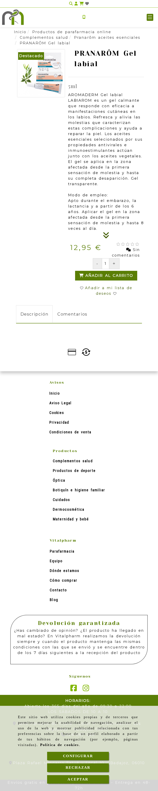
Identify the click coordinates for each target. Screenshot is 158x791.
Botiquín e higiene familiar (79, 490)
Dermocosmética (68, 509)
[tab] (34, 314)
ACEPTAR (77, 779)
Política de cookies (59, 745)
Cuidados (61, 499)
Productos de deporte (74, 470)
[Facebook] (73, 689)
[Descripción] (106, 236)
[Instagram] (86, 689)
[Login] (87, 3)
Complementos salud (73, 461)
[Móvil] (84, 17)
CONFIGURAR (78, 756)
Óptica (59, 480)
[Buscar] (71, 3)
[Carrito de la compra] (81, 3)
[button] (150, 17)
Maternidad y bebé (71, 519)
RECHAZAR (78, 767)
